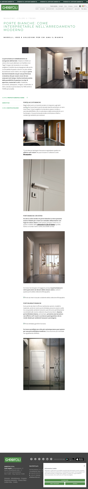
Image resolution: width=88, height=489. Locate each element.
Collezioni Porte (60, 9)
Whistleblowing (15, 478)
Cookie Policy (8, 482)
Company (70, 6)
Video (65, 6)
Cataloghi (61, 6)
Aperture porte (50, 9)
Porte (37, 9)
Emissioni (7, 478)
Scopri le (13, 97)
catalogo (67, 431)
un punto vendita (67, 425)
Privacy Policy (22, 480)
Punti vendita (53, 6)
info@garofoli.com (34, 477)
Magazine (77, 9)
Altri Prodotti (69, 9)
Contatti (75, 6)
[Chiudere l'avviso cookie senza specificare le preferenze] (84, 466)
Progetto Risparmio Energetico (15, 479)
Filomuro (42, 9)
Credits (15, 482)
